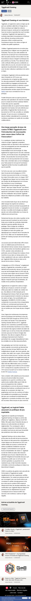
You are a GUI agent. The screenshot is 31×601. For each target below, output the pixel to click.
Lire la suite (24, 598)
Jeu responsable (10, 590)
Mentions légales (22, 590)
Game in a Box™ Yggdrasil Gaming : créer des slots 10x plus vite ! (15, 579)
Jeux (9, 11)
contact (20, 592)
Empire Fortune (12, 372)
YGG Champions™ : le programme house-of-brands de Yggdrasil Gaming (17, 554)
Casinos (4, 11)
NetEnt (3, 91)
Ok (29, 597)
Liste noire (13, 592)
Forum (15, 588)
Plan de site (21, 588)
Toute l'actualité (8, 509)
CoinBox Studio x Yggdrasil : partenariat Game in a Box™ (17, 530)
